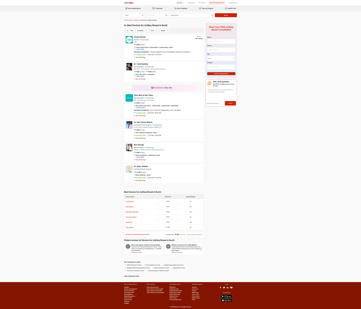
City (208, 54)
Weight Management (129, 296)
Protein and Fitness (129, 290)
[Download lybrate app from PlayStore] (226, 297)
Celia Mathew (130, 206)
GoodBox (126, 303)
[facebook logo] (220, 288)
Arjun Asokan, (130, 227)
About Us (194, 287)
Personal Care (128, 299)
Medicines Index (173, 296)
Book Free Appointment (217, 2)
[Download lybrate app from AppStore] (226, 301)
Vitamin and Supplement (130, 289)
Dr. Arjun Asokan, (141, 166)
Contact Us (195, 289)
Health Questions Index (175, 290)
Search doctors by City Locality (155, 289)
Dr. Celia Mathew (141, 64)
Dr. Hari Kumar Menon (143, 122)
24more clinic (140, 107)
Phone (209, 46)
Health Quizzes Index (175, 292)
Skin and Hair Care (129, 292)
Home (126, 20)
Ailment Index (173, 298)
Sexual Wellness (128, 294)
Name (209, 37)
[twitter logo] (224, 288)
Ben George (139, 145)
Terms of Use (195, 294)
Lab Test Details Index (175, 299)
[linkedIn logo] (228, 288)
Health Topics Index (174, 294)
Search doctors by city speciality (155, 292)
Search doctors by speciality (154, 290)
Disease (209, 63)
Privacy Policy (195, 296)
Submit (230, 103)
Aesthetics (136, 20)
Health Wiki (172, 287)
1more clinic (139, 76)
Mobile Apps (195, 292)
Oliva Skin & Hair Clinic (143, 95)
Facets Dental (140, 37)
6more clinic (139, 49)
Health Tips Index (174, 289)
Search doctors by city (153, 287)
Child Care (127, 301)
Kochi (130, 20)
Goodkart (126, 287)
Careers (194, 290)
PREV (128, 186)
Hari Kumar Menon (131, 217)
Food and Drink (128, 298)
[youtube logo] (231, 288)
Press (193, 299)
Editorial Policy (196, 298)
